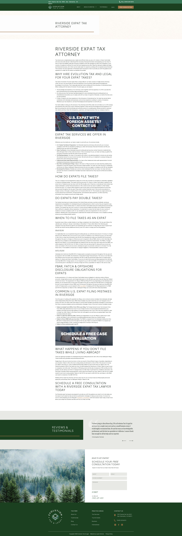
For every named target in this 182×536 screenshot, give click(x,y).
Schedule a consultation (83, 397)
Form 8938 (83, 286)
